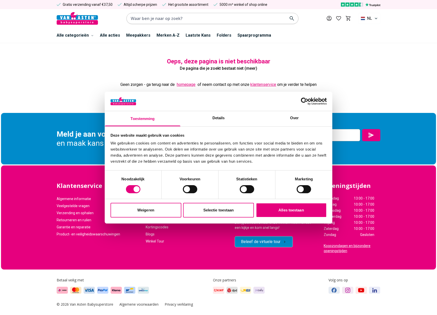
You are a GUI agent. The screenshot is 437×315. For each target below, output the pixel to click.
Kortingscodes (157, 227)
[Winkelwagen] (348, 18)
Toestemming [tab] (142, 118)
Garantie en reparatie (74, 227)
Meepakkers (138, 35)
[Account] (329, 18)
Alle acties (110, 35)
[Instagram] (348, 290)
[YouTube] (361, 290)
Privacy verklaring (179, 304)
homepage (186, 84)
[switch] (190, 189)
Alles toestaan (291, 210)
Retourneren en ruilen (74, 220)
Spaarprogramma (254, 35)
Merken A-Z (168, 35)
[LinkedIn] (374, 290)
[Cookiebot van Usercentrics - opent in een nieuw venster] (304, 101)
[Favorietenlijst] (339, 18)
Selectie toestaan (218, 210)
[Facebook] (334, 290)
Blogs (150, 234)
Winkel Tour (155, 241)
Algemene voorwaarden (139, 304)
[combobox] (369, 18)
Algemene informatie (74, 199)
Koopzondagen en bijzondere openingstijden (347, 248)
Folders (224, 35)
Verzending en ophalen (75, 213)
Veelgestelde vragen (73, 206)
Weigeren (145, 210)
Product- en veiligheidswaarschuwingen (88, 234)
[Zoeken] (291, 18)
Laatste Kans (198, 35)
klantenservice (263, 84)
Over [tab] (294, 118)
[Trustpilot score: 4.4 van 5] (360, 5)
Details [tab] (218, 118)
